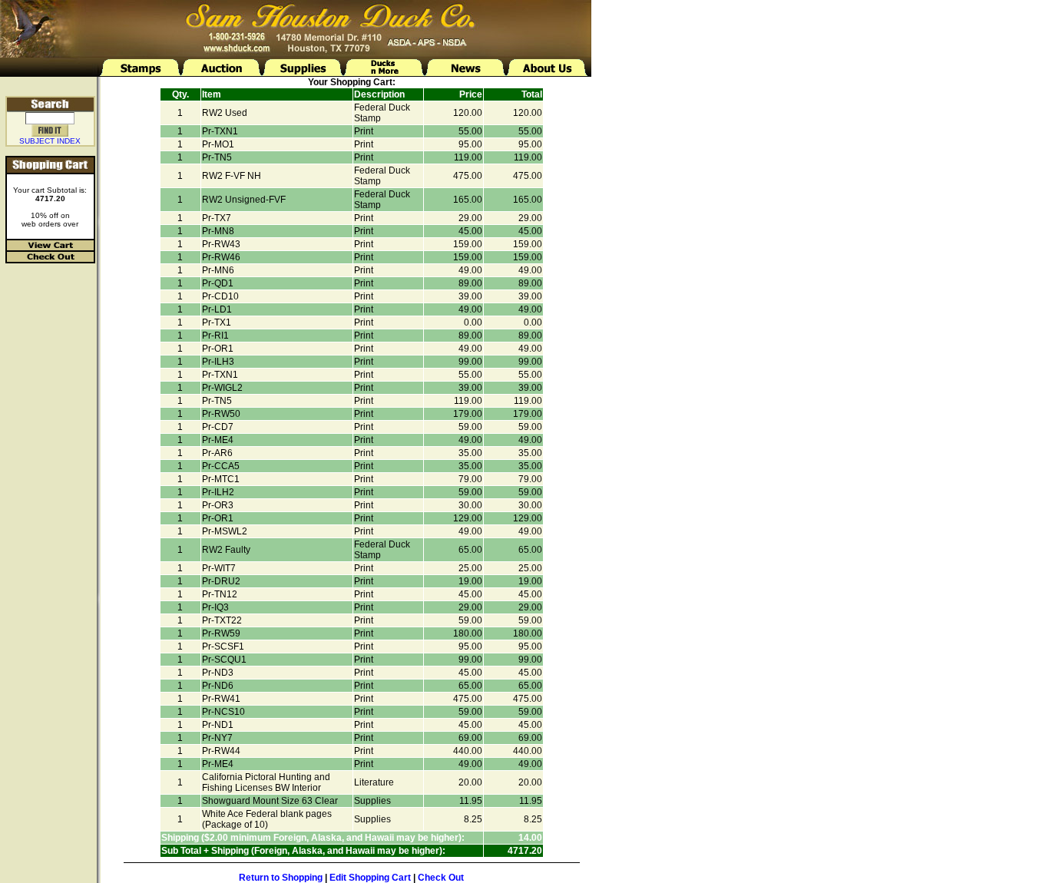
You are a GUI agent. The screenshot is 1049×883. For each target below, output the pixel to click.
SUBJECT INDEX (50, 141)
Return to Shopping (281, 877)
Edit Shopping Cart (370, 877)
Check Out (441, 877)
